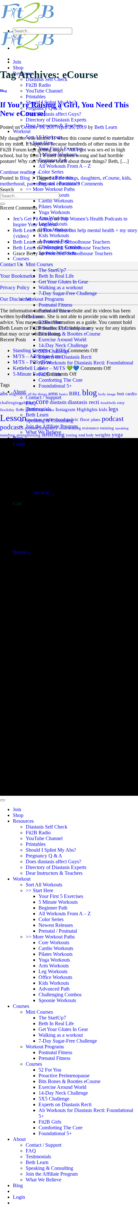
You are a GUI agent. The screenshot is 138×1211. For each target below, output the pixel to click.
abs (4, 393)
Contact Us (11, 264)
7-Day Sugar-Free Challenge (68, 293)
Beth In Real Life (56, 276)
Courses (21, 258)
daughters (90, 178)
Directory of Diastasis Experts (56, 119)
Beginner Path (53, 907)
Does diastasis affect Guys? (53, 114)
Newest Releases (56, 925)
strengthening (28, 435)
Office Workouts (55, 977)
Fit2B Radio (38, 85)
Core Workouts (54, 942)
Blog (3, 91)
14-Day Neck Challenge (63, 345)
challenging (10, 402)
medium (35, 419)
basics (63, 394)
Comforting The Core (60, 380)
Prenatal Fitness (54, 310)
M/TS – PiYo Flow (32, 362)
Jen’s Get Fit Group (33, 218)
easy (121, 402)
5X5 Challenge (54, 1098)
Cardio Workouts (56, 200)
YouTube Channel (44, 91)
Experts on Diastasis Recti (65, 357)
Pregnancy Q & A (44, 855)
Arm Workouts (54, 965)
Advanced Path (54, 988)
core (42, 402)
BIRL (75, 393)
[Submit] (15, 39)
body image (107, 394)
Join (17, 62)
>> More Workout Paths (50, 189)
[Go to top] (2, 800)
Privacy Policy (15, 287)
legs (113, 409)
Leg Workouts (53, 971)
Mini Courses (39, 264)
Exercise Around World (62, 339)
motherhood (12, 183)
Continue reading (20, 172)
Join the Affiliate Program (52, 1174)
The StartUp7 (52, 270)
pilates (95, 419)
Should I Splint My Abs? (51, 850)
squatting (122, 428)
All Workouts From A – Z (65, 166)
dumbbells (108, 403)
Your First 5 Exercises (61, 896)
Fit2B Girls (50, 1122)
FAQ (31, 1150)
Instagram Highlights (77, 409)
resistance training (98, 428)
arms (53, 393)
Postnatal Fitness (55, 305)
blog (89, 392)
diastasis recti (83, 402)
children (28, 402)
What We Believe (43, 1179)
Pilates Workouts (56, 206)
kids (126, 178)
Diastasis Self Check (46, 827)
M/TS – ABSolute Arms (37, 356)
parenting (36, 183)
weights (102, 434)
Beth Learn (105, 127)
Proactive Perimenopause (64, 328)
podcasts (11, 427)
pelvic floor (78, 419)
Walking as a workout (61, 287)
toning (71, 435)
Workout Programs (45, 299)
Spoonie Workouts (57, 1000)
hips (42, 410)
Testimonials (38, 1156)
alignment (18, 394)
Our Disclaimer (15, 299)
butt (120, 393)
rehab (63, 428)
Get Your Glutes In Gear (63, 281)
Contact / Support (43, 1145)
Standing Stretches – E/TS (39, 350)
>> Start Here (39, 890)
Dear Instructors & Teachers (54, 873)
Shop (18, 67)
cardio (131, 393)
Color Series (51, 172)
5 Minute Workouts (58, 902)
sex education (62, 183)
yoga (117, 435)
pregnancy (48, 428)
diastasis (58, 402)
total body (86, 435)
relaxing (75, 428)
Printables (36, 96)
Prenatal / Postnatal (58, 931)
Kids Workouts (54, 235)
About (19, 1139)
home (50, 410)
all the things (65, 178)
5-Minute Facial (29, 374)
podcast (113, 419)
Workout (21, 131)
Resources (23, 821)
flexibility (7, 410)
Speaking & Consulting (49, 1168)
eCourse (111, 178)
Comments (90, 183)
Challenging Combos (60, 994)
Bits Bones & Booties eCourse (69, 333)
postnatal (31, 428)
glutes (31, 409)
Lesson (13, 418)
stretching (53, 434)
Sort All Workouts (44, 884)
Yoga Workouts (54, 212)
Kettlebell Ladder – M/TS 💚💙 (46, 368)
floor (20, 410)
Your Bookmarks (17, 276)
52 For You (50, 322)
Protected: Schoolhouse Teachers (76, 242)
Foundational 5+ (55, 386)
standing (7, 435)
